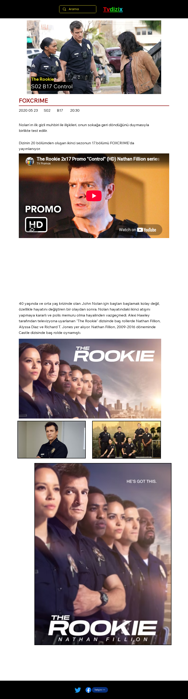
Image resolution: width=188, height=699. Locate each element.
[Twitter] (78, 690)
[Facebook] (88, 690)
